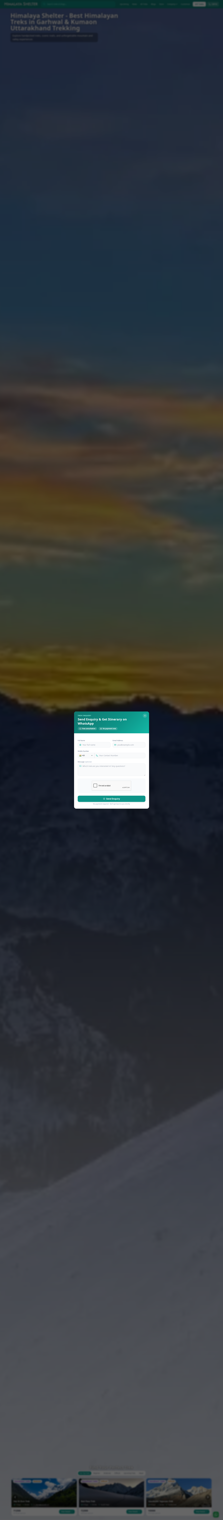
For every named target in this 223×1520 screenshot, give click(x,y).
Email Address (118, 741)
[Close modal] (145, 716)
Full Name (81, 741)
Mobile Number (83, 751)
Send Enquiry (113, 798)
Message (85, 762)
